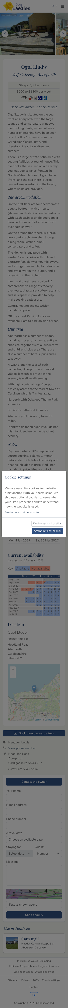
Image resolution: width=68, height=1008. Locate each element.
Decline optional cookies (47, 523)
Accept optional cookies (48, 531)
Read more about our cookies (22, 512)
